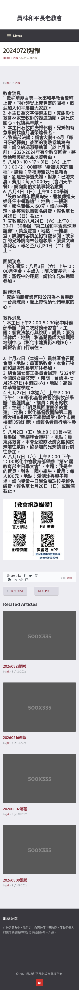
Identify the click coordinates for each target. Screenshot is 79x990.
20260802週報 (15, 809)
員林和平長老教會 (39, 18)
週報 (15, 57)
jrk (8, 82)
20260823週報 (15, 666)
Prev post (16, 591)
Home (6, 57)
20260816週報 (14, 737)
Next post (45, 591)
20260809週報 (15, 880)
